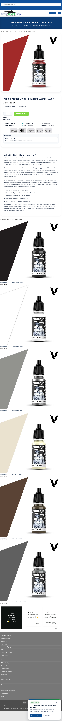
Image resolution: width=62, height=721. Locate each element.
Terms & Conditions (6, 665)
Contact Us (4, 641)
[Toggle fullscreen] (5, 712)
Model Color (47, 25)
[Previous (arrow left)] (1, 718)
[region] (42, 616)
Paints (3, 685)
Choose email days (36, 715)
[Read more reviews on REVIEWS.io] (11, 622)
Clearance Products (6, 671)
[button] (52, 13)
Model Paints (24, 25)
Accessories (4, 682)
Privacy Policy (5, 663)
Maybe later (46, 715)
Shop (17, 25)
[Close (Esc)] (14, 712)
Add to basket (21, 113)
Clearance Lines (5, 638)
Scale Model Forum (6, 652)
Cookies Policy (5, 668)
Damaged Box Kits (6, 635)
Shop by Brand (5, 693)
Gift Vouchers (4, 650)
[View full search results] (2, 1)
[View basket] (59, 13)
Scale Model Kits (5, 679)
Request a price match (48, 125)
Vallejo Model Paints (36, 25)
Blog (2, 696)
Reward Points (5, 660)
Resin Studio (4, 655)
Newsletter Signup (6, 647)
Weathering (4, 687)
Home (12, 25)
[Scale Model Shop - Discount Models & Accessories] (11, 13)
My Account (4, 644)
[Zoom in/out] (1, 712)
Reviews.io (4, 674)
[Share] (10, 712)
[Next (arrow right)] (5, 718)
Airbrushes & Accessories (8, 690)
